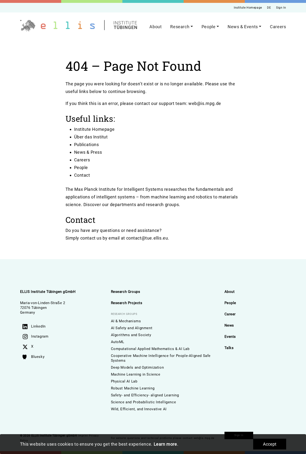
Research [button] (179, 26)
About (155, 26)
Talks (229, 348)
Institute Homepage (248, 7)
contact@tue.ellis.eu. (147, 238)
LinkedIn (38, 326)
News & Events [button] (243, 26)
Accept (269, 444)
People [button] (209, 26)
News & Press (88, 152)
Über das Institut (91, 136)
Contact (82, 175)
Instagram (39, 336)
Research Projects (126, 303)
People (81, 167)
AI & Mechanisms (126, 321)
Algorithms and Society (131, 335)
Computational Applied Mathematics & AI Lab (150, 349)
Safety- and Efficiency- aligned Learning (145, 395)
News (229, 325)
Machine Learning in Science (135, 374)
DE (269, 7)
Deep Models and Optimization (137, 367)
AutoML (118, 342)
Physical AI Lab (124, 381)
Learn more (165, 444)
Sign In (281, 7)
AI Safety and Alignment (132, 328)
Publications (86, 144)
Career (230, 314)
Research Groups (125, 292)
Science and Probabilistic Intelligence (143, 402)
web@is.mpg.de (204, 103)
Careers (278, 26)
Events (230, 336)
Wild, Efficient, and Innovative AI (139, 409)
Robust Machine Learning (133, 388)
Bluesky (37, 357)
